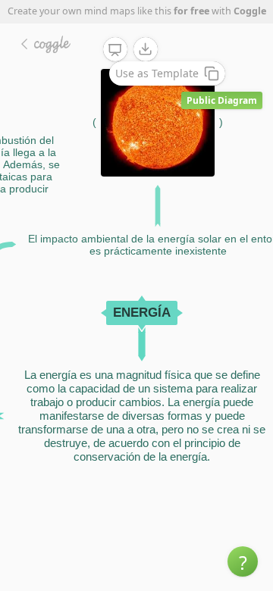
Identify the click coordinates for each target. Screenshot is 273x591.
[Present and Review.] (115, 50)
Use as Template (157, 73)
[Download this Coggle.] (145, 49)
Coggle (250, 11)
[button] (243, 561)
